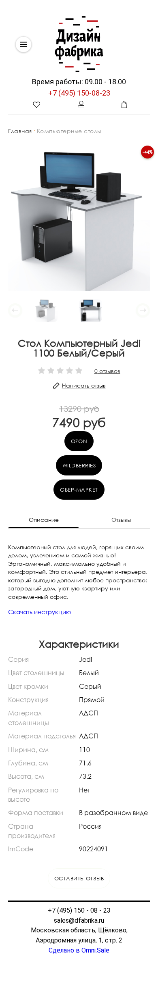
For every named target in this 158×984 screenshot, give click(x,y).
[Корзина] (124, 104)
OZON (79, 441)
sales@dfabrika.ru (79, 920)
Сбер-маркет (79, 489)
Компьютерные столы (69, 130)
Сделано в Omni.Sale (79, 950)
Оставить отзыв (79, 878)
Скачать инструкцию (39, 611)
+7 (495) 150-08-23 (79, 93)
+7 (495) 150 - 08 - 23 (79, 910)
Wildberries (79, 465)
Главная (20, 130)
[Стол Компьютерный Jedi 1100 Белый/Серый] (79, 219)
